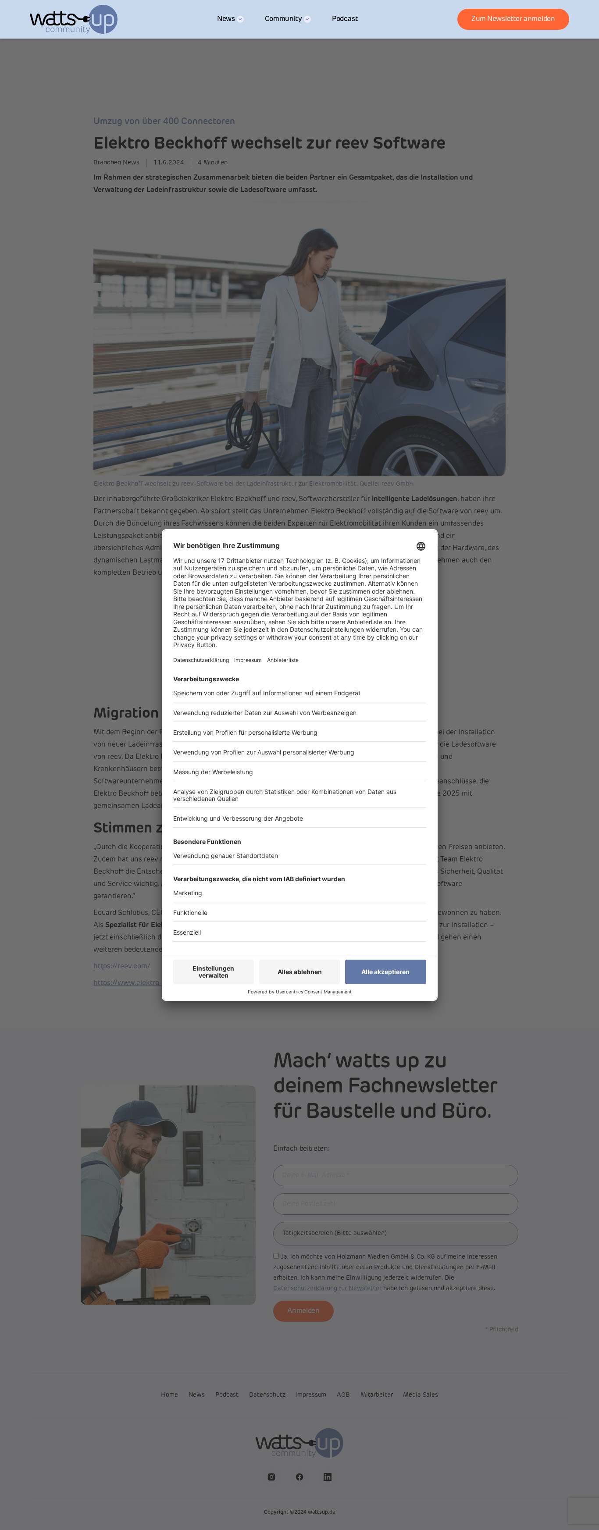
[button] (230, 19)
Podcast (345, 19)
